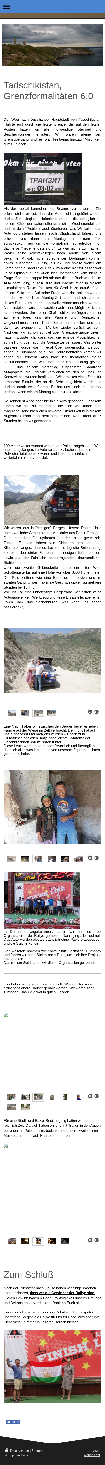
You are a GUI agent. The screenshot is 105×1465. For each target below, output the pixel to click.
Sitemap (37, 1451)
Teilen (14, 1422)
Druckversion (19, 1451)
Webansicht (92, 1455)
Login (96, 1450)
